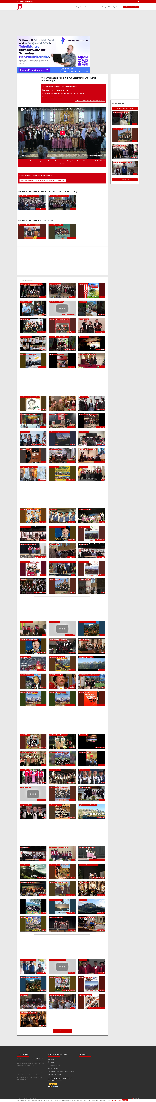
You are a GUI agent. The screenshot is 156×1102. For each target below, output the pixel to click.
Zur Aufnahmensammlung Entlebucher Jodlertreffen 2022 (90, 100)
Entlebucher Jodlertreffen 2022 (69, 86)
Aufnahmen (88, 7)
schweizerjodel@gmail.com (26, 1)
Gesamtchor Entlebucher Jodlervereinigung (69, 93)
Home (58, 7)
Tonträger (104, 7)
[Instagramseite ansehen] (136, 1)
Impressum (51, 1059)
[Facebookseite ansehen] (134, 1)
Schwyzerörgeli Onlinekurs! (115, 7)
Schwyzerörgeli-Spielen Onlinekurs (61, 1071)
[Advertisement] (78, 23)
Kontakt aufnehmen (53, 1068)
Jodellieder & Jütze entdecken (131, 7)
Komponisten (71, 7)
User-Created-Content (36, 1059)
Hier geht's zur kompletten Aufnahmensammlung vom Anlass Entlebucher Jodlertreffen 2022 (42, 180)
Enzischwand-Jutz (60, 89)
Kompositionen (80, 7)
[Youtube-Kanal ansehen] (138, 1)
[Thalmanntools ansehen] (53, 53)
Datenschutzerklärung (116, 1100)
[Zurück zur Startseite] (19, 6)
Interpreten (63, 7)
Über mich (51, 1062)
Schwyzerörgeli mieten (54, 1074)
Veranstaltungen (96, 7)
